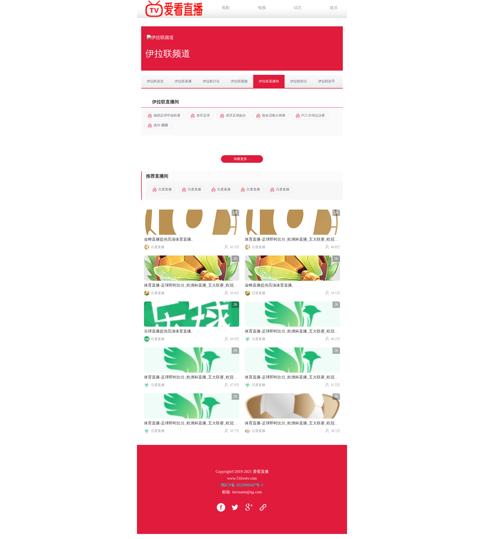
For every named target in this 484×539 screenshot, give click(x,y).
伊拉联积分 (298, 81)
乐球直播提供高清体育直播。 (169, 331)
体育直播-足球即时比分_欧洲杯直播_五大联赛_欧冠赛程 (292, 239)
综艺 (298, 8)
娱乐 (334, 8)
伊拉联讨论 (211, 81)
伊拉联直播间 (269, 81)
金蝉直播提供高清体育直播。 (169, 239)
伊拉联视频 (239, 81)
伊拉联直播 (183, 81)
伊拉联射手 (326, 81)
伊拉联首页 (155, 81)
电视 (262, 8)
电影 (226, 8)
